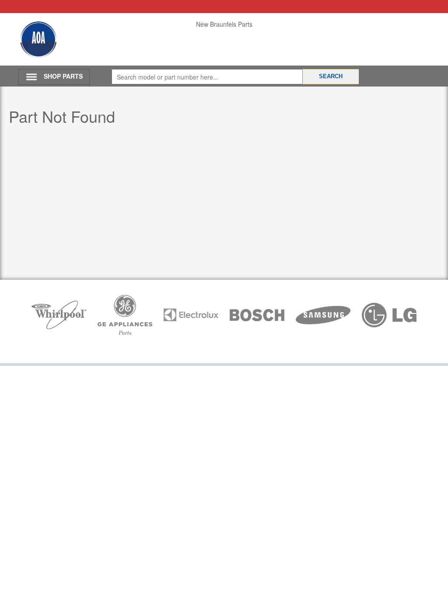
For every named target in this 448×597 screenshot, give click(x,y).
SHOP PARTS (63, 76)
